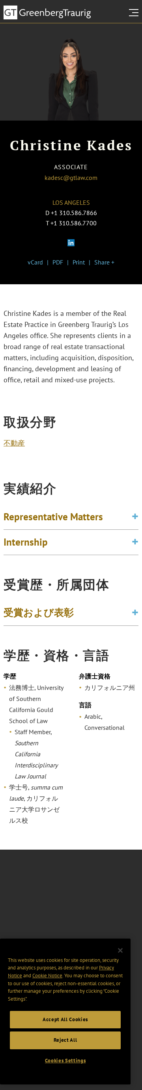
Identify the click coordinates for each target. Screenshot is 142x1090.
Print (79, 262)
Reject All (65, 1040)
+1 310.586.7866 (74, 213)
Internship (26, 542)
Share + (104, 262)
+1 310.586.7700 (73, 223)
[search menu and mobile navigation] (135, 12)
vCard (35, 262)
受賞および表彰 (39, 612)
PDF (57, 262)
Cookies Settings (65, 1060)
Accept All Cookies (65, 1019)
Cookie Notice (47, 975)
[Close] (120, 950)
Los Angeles (71, 202)
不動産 (14, 443)
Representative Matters (53, 516)
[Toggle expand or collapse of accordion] (135, 516)
